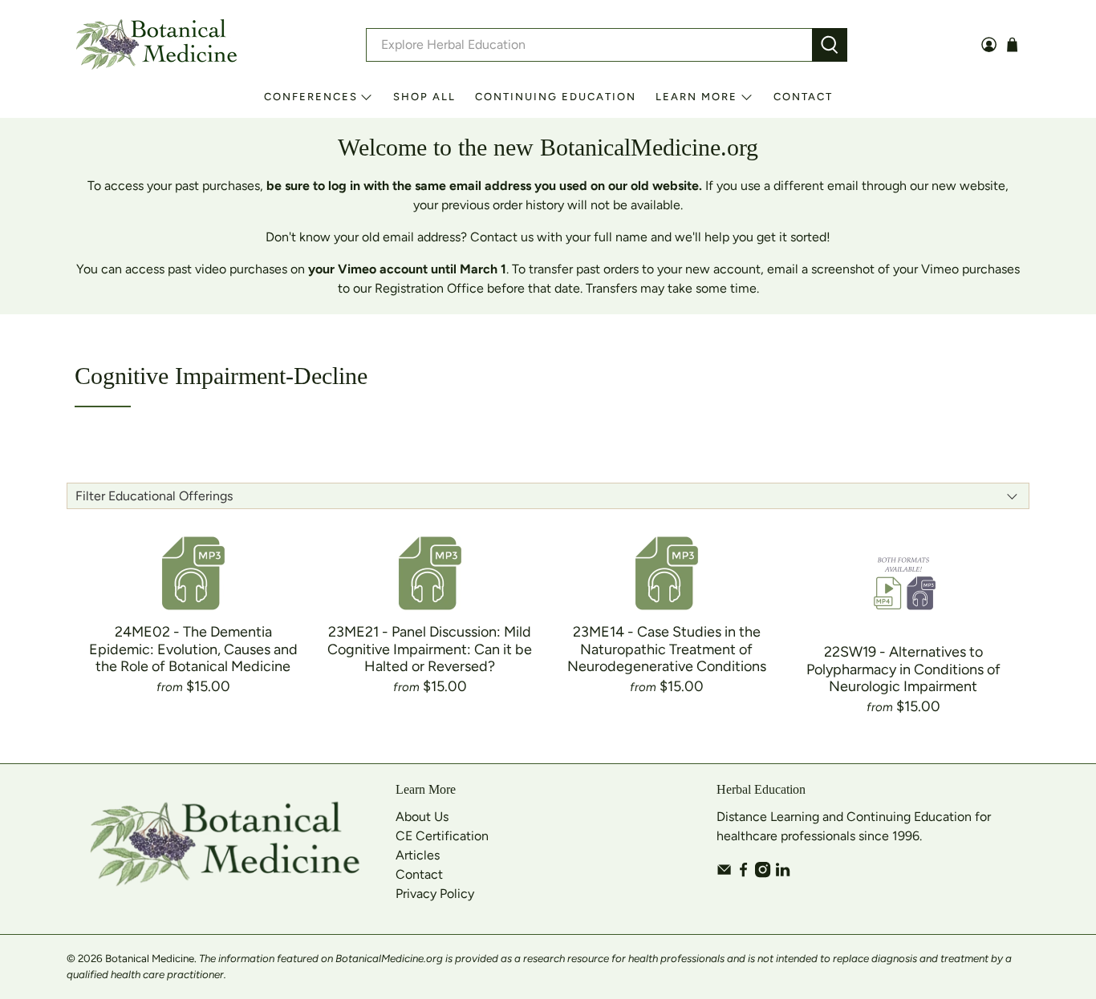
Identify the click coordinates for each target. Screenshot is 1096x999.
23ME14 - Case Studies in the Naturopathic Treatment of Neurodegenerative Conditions (666, 649)
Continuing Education (555, 97)
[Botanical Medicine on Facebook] (743, 873)
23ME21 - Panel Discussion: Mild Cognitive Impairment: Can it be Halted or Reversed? (429, 649)
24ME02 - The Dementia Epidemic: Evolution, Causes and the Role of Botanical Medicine (193, 649)
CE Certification (442, 835)
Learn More (696, 97)
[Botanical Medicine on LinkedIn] (782, 873)
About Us (422, 816)
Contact (803, 97)
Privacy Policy (435, 893)
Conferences (311, 97)
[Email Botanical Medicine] (724, 873)
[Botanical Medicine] (156, 44)
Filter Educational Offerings (154, 496)
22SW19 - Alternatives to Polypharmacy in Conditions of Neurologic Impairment (903, 669)
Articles (418, 855)
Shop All (424, 97)
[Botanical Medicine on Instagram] (762, 873)
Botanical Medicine (149, 958)
